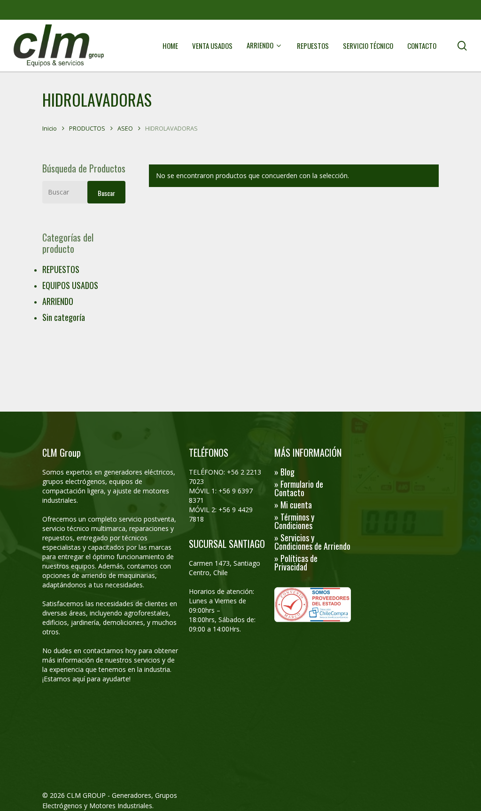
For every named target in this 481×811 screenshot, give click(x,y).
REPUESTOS (60, 269)
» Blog (284, 472)
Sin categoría (63, 317)
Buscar (106, 193)
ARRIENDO (57, 301)
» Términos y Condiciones (294, 521)
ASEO (125, 128)
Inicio (49, 128)
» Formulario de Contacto (298, 488)
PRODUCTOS (87, 128)
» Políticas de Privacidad (296, 562)
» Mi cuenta (293, 504)
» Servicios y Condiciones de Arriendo (312, 541)
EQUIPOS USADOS (70, 285)
